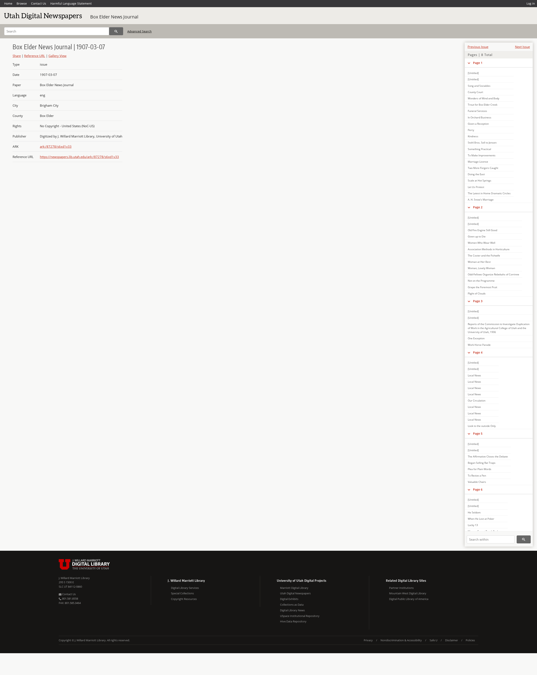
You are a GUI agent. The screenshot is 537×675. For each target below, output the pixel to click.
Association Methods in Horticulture (489, 249)
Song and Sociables (479, 86)
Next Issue (522, 47)
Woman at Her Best (479, 262)
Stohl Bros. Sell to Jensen (482, 142)
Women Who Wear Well (481, 243)
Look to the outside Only (482, 426)
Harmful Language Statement (71, 3)
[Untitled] (473, 73)
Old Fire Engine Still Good (482, 230)
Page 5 (477, 433)
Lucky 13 (473, 525)
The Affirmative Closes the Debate (488, 456)
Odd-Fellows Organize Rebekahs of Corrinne (493, 274)
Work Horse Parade (479, 345)
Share (17, 56)
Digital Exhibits (289, 599)
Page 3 (477, 301)
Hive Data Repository (293, 621)
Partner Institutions (401, 588)
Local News (474, 375)
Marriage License (478, 161)
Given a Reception (478, 124)
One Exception (476, 338)
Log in (531, 3)
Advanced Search (139, 31)
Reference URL (34, 56)
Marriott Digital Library (294, 588)
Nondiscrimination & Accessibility (401, 640)
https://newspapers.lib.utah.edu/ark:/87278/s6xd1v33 (79, 157)
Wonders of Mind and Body (483, 98)
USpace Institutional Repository (299, 616)
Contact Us (38, 3)
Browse (22, 3)
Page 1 (477, 63)
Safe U (433, 640)
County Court (475, 92)
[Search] (116, 31)
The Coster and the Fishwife (484, 255)
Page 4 (477, 352)
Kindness (473, 136)
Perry (471, 130)
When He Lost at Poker (481, 519)
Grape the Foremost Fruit (482, 287)
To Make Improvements (481, 155)
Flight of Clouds (477, 293)
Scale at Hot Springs (479, 180)
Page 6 (477, 489)
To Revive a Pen (477, 475)
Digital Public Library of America (408, 599)
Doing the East (476, 174)
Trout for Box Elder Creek (482, 104)
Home (8, 3)
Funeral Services (477, 111)
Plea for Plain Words (479, 469)
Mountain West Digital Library (407, 593)
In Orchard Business (479, 117)
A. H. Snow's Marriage (481, 199)
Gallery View (57, 56)
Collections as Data (292, 604)
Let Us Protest (476, 187)
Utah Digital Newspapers (295, 593)
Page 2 (477, 207)
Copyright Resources (184, 599)
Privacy (368, 640)
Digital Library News (292, 610)
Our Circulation (476, 400)
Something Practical (479, 149)
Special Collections (182, 593)
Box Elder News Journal (114, 17)
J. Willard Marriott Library (74, 578)
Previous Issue (478, 47)
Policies (470, 640)
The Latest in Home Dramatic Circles (489, 193)
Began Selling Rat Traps (481, 463)
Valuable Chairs (477, 482)
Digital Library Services (185, 588)
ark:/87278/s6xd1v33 (56, 146)
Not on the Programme (481, 280)
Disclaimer (451, 640)
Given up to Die (477, 236)
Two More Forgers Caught (483, 168)
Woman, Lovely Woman (481, 268)
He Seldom (474, 512)
